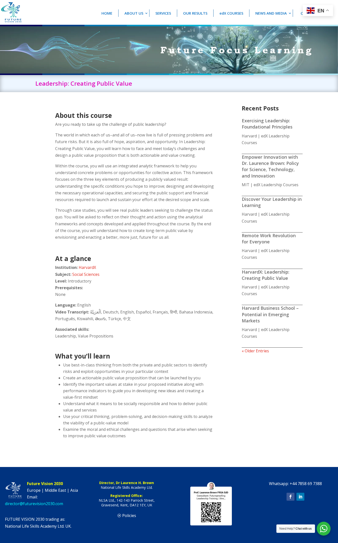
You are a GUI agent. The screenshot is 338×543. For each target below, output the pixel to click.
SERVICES (163, 13)
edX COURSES (231, 13)
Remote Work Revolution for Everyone (269, 239)
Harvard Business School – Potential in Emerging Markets (270, 314)
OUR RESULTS (195, 13)
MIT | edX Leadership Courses (270, 184)
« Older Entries (255, 351)
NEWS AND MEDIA (271, 13)
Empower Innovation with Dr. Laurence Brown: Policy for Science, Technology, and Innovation (270, 166)
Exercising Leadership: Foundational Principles (267, 124)
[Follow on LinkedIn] (300, 497)
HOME (106, 13)
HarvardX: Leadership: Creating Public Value (265, 275)
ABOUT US (133, 13)
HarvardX (87, 267)
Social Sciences (85, 274)
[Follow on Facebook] (290, 497)
